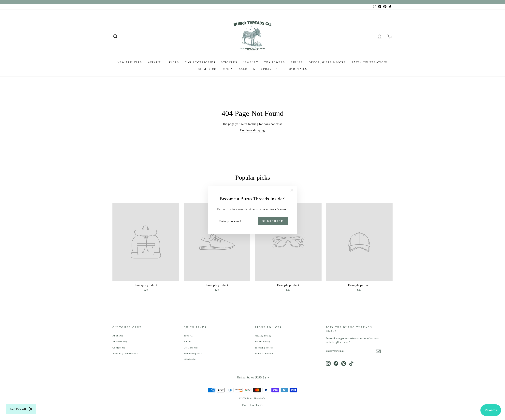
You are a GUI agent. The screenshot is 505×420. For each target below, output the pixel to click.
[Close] (30, 409)
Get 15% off (18, 409)
